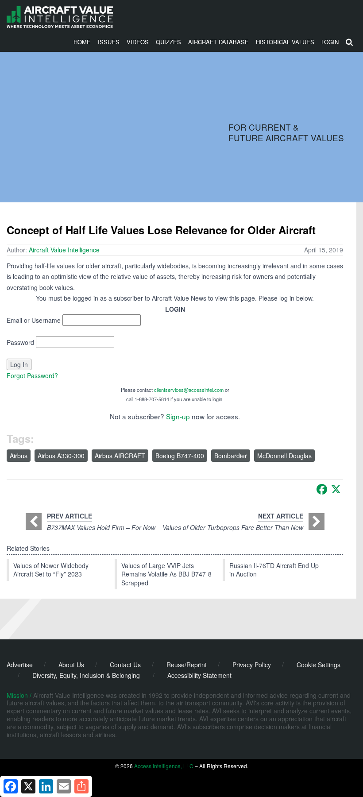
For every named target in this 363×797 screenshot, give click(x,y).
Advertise (20, 664)
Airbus (18, 455)
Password (20, 342)
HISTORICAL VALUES (285, 42)
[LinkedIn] (46, 786)
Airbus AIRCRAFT (120, 455)
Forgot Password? (32, 375)
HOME (82, 42)
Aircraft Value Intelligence (64, 249)
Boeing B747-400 (179, 455)
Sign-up (178, 416)
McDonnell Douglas (284, 455)
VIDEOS (138, 42)
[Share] (81, 786)
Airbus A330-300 (61, 455)
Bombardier (230, 455)
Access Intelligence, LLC (163, 766)
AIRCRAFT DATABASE (218, 42)
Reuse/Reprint (186, 664)
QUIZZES (168, 42)
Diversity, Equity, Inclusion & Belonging (86, 675)
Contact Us (125, 664)
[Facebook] (322, 489)
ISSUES (109, 42)
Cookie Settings (318, 664)
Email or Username (34, 320)
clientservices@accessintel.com (189, 389)
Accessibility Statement (199, 675)
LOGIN (330, 42)
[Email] (64, 786)
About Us (71, 664)
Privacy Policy (251, 664)
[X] (336, 489)
